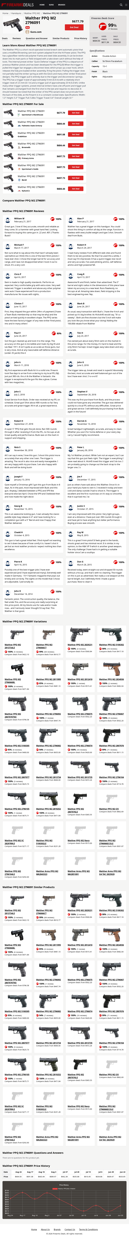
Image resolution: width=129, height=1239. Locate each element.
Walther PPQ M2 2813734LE (13, 646)
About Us (45, 1229)
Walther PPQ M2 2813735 (80, 777)
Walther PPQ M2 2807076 (111, 745)
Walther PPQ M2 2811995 (48, 679)
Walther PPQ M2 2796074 (80, 745)
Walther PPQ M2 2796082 (48, 745)
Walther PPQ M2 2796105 (17, 809)
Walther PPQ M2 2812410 (80, 679)
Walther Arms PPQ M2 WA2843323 (47, 873)
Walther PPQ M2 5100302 (111, 644)
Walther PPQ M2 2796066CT (44, 646)
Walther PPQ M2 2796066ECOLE (107, 842)
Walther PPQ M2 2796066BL (13, 681)
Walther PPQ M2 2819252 (48, 809)
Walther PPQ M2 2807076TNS (13, 715)
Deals (5, 38)
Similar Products (61, 38)
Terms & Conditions (88, 1229)
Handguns (16, 13)
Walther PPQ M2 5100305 (17, 745)
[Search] (121, 5)
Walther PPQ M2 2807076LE (76, 810)
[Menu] (126, 5)
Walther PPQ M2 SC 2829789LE (14, 842)
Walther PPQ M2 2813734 (48, 777)
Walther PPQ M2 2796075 (80, 714)
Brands (57, 1229)
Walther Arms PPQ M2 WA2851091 (79, 873)
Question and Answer (37, 38)
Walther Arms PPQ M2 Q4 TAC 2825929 (110, 873)
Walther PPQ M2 (32, 13)
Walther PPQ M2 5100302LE (44, 842)
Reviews (17, 38)
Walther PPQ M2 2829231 (80, 644)
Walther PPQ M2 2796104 (111, 777)
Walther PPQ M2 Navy (79, 840)
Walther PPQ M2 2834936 (111, 679)
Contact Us (70, 1229)
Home (5, 13)
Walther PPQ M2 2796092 (48, 714)
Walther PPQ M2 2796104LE (13, 873)
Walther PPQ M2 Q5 (109, 809)
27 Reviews (113, 29)
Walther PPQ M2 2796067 (111, 714)
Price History (80, 38)
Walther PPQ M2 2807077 (17, 777)
